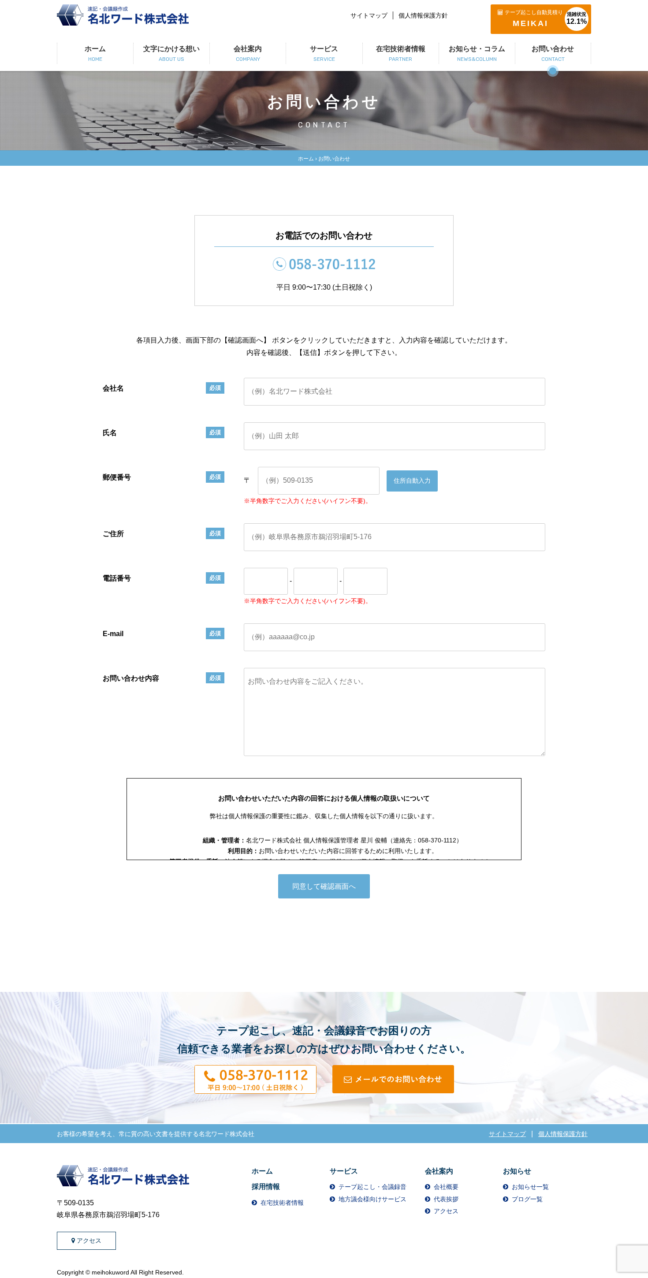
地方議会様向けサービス (372, 1199)
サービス (344, 1171)
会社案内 (439, 1171)
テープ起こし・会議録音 (372, 1186)
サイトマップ (368, 15)
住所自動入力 (412, 480)
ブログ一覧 (527, 1199)
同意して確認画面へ (324, 886)
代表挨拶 (446, 1199)
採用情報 (266, 1186)
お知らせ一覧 (530, 1186)
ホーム (306, 159)
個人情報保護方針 (423, 15)
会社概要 (446, 1186)
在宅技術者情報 (282, 1202)
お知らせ (517, 1171)
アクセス (89, 1240)
